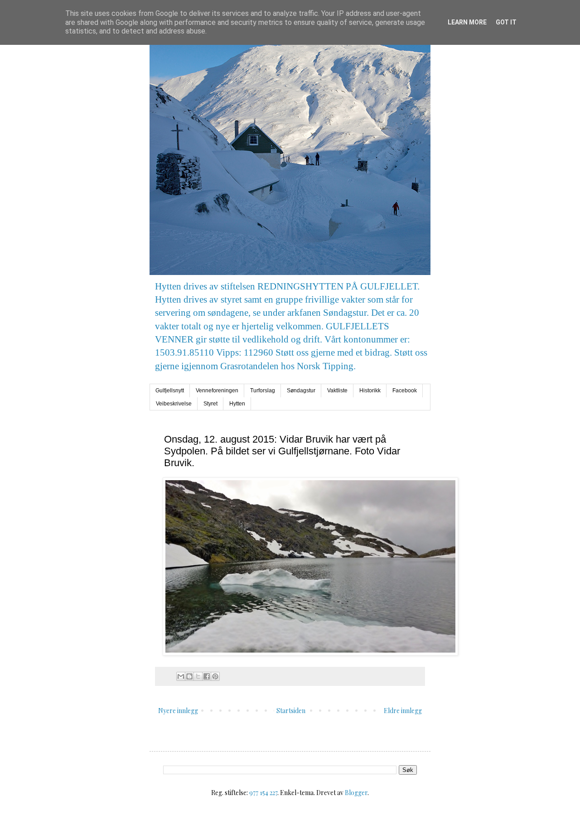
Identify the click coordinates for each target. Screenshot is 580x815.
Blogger (356, 792)
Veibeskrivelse (174, 403)
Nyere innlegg (178, 710)
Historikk (370, 390)
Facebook (404, 390)
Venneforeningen (217, 390)
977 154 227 (263, 792)
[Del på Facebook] (206, 676)
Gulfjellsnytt (169, 390)
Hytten (237, 403)
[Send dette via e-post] (180, 676)
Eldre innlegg (403, 710)
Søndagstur (301, 390)
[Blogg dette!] (189, 676)
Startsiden (290, 710)
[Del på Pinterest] (215, 676)
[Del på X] (198, 676)
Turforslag (262, 390)
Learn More (467, 22)
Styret (210, 403)
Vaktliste (337, 390)
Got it (506, 22)
